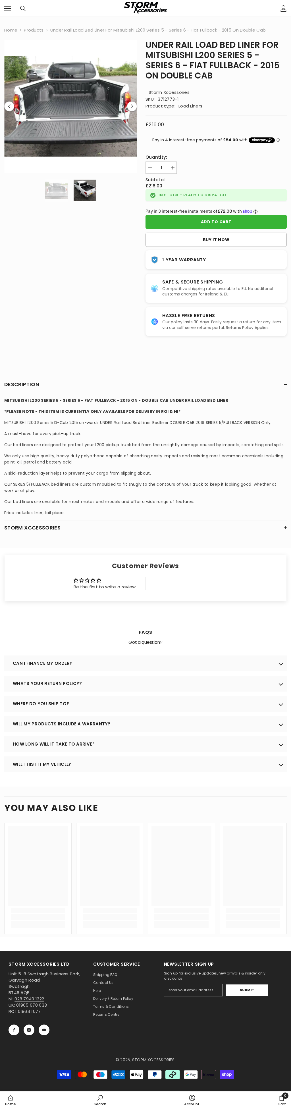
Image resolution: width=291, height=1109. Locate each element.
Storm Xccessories (169, 92)
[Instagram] (29, 1030)
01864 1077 (29, 1011)
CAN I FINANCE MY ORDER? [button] (42, 663)
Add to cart (216, 222)
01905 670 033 (31, 1005)
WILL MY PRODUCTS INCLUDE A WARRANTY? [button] (62, 724)
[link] (38, 917)
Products (33, 30)
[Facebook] (14, 1030)
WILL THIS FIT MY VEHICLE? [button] (42, 764)
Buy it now (216, 240)
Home (10, 30)
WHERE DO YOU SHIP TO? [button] (41, 704)
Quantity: (156, 157)
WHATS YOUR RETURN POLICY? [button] (47, 683)
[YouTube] (44, 1030)
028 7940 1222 (29, 999)
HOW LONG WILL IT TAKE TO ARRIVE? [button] (54, 744)
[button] (9, 106)
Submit (247, 990)
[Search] (23, 8)
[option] (70, 106)
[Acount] (283, 8)
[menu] (7, 8)
